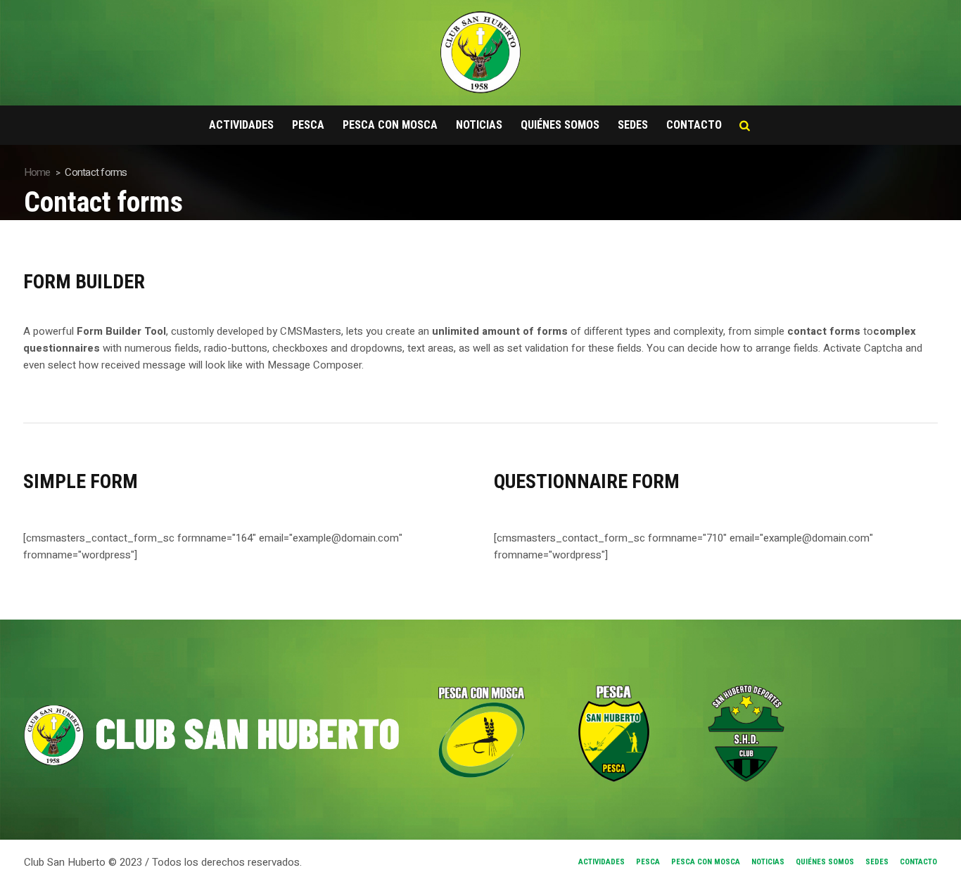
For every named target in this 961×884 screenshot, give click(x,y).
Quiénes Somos (825, 861)
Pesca (648, 861)
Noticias (767, 861)
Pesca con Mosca (705, 861)
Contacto (918, 861)
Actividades (601, 861)
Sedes (877, 861)
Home (37, 172)
